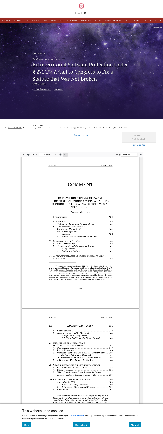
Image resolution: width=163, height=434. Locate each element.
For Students (86, 20)
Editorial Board (33, 20)
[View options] (23, 154)
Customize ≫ (82, 424)
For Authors (18, 20)
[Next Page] (51, 154)
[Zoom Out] (117, 154)
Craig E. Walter (39, 84)
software (58, 89)
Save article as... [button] (81, 135)
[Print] (28, 155)
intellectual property (42, 89)
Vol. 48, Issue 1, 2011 (40, 59)
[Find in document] (141, 155)
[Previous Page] (36, 154)
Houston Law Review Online (116, 20)
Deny (27, 424)
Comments (39, 53)
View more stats (139, 145)
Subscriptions (72, 20)
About (44, 20)
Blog (61, 20)
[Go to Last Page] (55, 154)
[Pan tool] (60, 155)
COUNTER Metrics (76, 415)
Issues (53, 20)
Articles (5, 20)
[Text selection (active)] (65, 155)
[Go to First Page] (33, 154)
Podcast (98, 20)
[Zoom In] (119, 154)
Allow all (136, 424)
